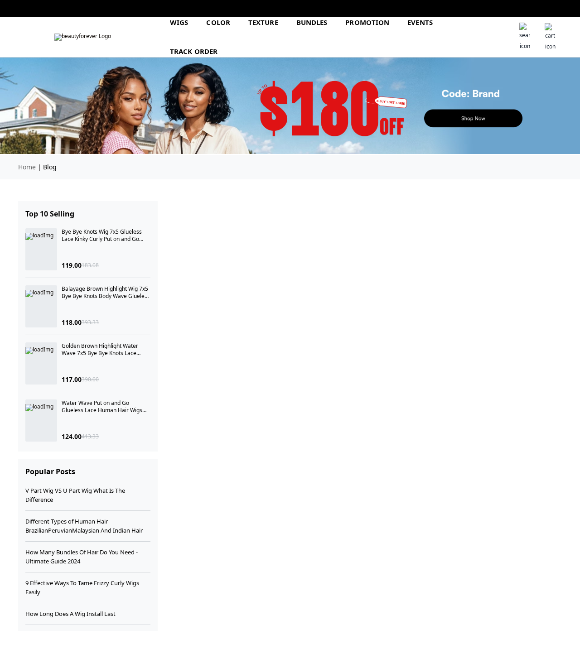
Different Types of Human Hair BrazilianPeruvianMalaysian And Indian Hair (84, 525)
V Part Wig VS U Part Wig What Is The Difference (75, 495)
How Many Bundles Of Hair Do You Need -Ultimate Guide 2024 (81, 556)
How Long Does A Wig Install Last (70, 614)
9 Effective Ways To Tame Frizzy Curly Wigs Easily (82, 587)
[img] (82, 37)
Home (27, 167)
